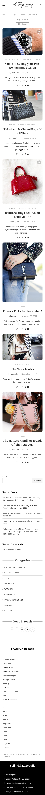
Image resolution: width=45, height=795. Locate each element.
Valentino (6, 747)
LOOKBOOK (9, 583)
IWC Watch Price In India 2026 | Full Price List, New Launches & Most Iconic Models (21, 498)
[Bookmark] (39, 31)
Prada (4, 731)
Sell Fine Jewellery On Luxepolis (15, 792)
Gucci (4, 711)
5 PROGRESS (7, 667)
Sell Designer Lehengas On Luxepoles (17, 787)
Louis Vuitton (7, 727)
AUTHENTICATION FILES (14, 567)
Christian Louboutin (10, 691)
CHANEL (5, 687)
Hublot (5, 719)
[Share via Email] (28, 85)
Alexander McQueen (10, 671)
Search (5, 476)
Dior (4, 695)
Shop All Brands (8, 659)
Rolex (4, 739)
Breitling (5, 683)
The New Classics (22, 369)
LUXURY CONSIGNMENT (14, 600)
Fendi (4, 707)
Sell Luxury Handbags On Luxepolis (16, 783)
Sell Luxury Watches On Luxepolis (16, 779)
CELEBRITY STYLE (11, 572)
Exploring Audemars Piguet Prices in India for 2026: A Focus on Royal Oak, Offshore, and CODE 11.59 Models (20, 531)
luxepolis (15, 72)
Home (4, 14)
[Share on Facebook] (19, 85)
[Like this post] (17, 85)
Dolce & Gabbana (9, 699)
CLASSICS (8, 611)
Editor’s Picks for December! (22, 311)
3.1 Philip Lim (7, 663)
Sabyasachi (7, 743)
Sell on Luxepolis (9, 775)
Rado (4, 735)
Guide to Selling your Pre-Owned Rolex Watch (22, 66)
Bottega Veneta (8, 679)
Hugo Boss (7, 723)
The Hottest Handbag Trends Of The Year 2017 (22, 442)
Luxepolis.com (26, 754)
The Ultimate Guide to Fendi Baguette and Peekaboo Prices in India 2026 (19, 506)
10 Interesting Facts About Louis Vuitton (22, 215)
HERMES (6, 715)
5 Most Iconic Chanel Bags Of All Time (22, 131)
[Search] (41, 5)
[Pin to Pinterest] (25, 85)
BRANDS (8, 605)
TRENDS (7, 578)
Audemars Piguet (9, 675)
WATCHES (8, 589)
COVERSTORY (10, 594)
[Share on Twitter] (22, 85)
